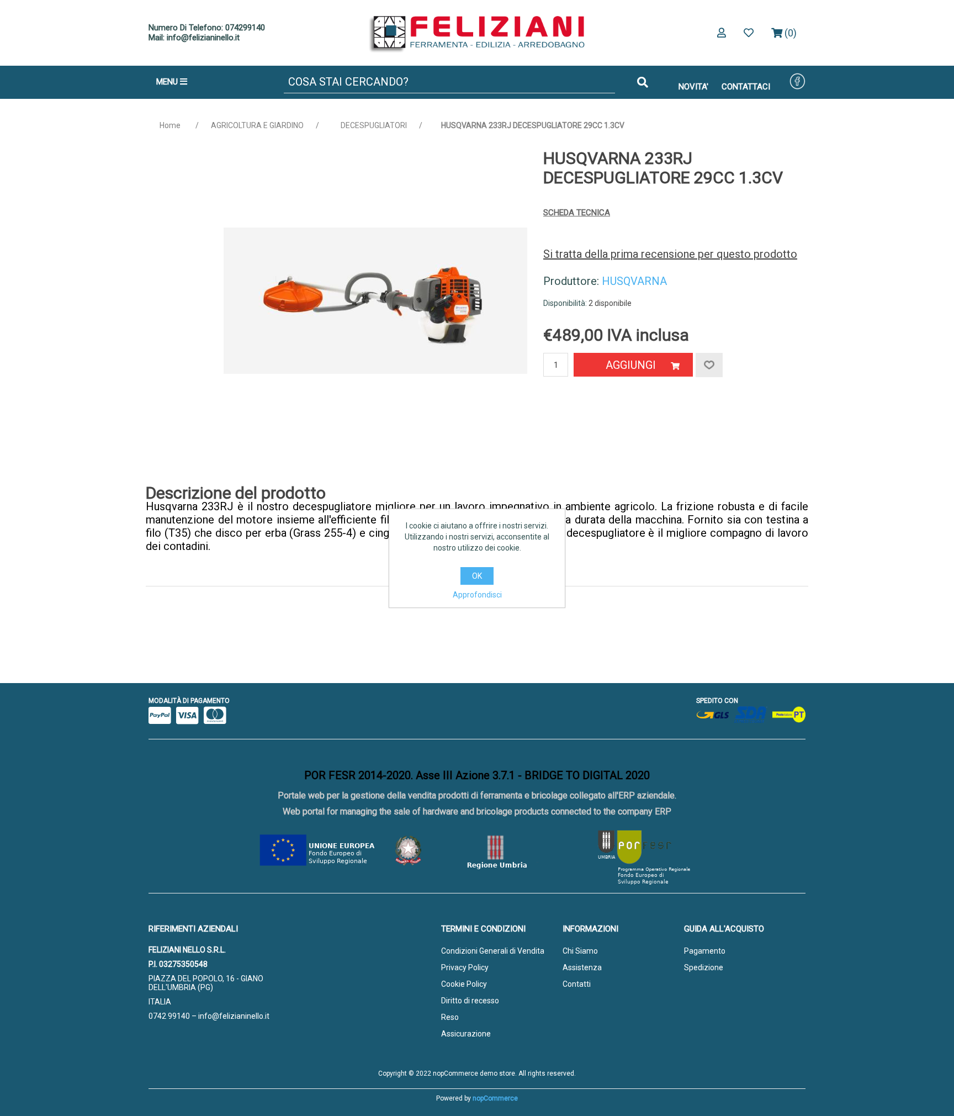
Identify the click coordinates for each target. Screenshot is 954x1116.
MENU (168, 82)
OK (477, 576)
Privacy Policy (465, 967)
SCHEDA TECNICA (576, 213)
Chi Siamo (580, 950)
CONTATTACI (746, 87)
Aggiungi (631, 365)
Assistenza (582, 967)
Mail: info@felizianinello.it (194, 38)
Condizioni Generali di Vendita (492, 950)
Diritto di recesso (470, 1000)
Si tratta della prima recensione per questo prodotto (670, 254)
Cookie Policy (464, 984)
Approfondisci (477, 594)
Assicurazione (466, 1033)
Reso (450, 1017)
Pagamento (704, 950)
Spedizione (703, 967)
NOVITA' (693, 87)
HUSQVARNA (634, 281)
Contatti (577, 984)
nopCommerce (495, 1098)
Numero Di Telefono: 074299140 (207, 28)
